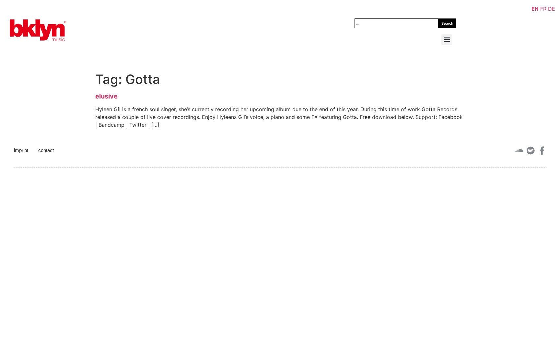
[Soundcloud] (519, 150)
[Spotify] (531, 150)
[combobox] (396, 23)
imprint (21, 150)
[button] (446, 39)
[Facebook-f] (542, 150)
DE (551, 9)
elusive (106, 96)
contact (46, 150)
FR (543, 9)
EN (535, 9)
